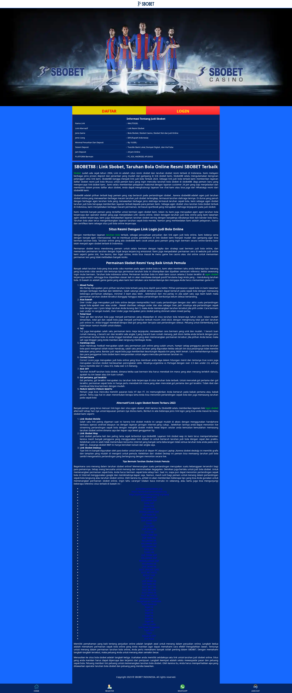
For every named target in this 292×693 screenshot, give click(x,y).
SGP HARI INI (149, 514)
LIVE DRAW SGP (149, 555)
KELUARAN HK (149, 540)
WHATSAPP (182, 691)
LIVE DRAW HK (149, 529)
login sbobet (211, 408)
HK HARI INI (149, 508)
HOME (36, 691)
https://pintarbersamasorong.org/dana (149, 494)
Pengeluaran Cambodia (149, 601)
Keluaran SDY (149, 635)
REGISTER (109, 691)
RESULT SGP (149, 575)
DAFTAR (109, 111)
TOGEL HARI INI (149, 534)
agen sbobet (211, 274)
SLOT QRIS (149, 526)
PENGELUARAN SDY (149, 511)
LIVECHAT (255, 691)
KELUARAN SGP (149, 500)
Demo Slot (149, 506)
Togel (149, 633)
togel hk (149, 607)
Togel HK (149, 621)
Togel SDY (149, 630)
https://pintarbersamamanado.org (149, 491)
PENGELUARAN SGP (149, 560)
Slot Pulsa (149, 638)
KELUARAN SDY (149, 497)
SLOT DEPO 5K (149, 592)
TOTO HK (149, 532)
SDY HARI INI (149, 583)
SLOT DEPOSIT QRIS (149, 569)
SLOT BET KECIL (149, 572)
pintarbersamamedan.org (149, 488)
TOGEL (149, 523)
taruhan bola (113, 234)
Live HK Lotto (149, 624)
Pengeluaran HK (149, 517)
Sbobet (77, 173)
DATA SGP (149, 503)
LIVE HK (149, 578)
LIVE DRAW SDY (149, 520)
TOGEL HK (149, 552)
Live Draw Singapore (149, 627)
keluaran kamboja (149, 598)
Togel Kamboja (149, 604)
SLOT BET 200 (149, 589)
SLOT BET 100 (149, 586)
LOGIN (183, 111)
